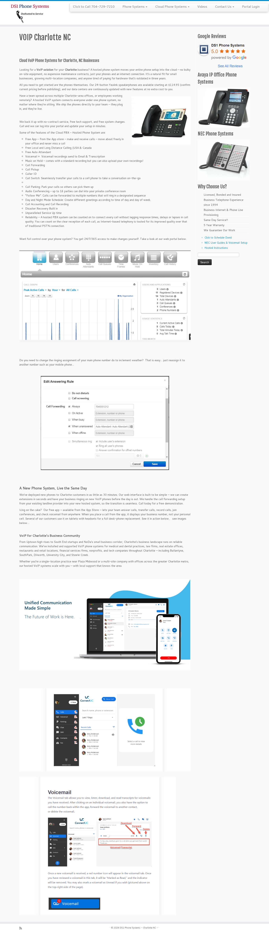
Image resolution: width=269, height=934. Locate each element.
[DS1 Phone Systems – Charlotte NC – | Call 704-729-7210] (31, 13)
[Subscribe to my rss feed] (21, 928)
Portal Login (251, 6)
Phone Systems (133, 6)
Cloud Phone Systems (171, 6)
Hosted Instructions (216, 248)
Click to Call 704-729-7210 (94, 6)
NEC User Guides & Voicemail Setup (226, 242)
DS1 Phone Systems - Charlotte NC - (139, 927)
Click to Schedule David (218, 237)
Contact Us (223, 6)
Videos (202, 6)
